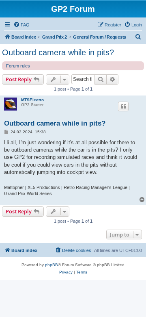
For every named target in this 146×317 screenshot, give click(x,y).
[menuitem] (21, 25)
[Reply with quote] (123, 106)
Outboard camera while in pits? (58, 52)
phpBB (51, 265)
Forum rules (18, 65)
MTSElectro (32, 100)
